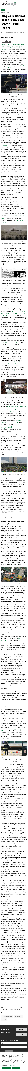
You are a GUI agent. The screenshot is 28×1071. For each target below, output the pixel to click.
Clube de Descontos (5, 1029)
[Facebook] (3, 41)
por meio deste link (11, 1065)
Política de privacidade (5, 1032)
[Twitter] (5, 41)
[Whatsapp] (7, 41)
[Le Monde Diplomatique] (9, 3)
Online (3, 10)
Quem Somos (4, 1027)
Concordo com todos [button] (7, 1067)
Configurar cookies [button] (16, 1067)
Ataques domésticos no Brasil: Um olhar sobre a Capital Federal (13, 21)
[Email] (10, 41)
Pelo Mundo (3, 1030)
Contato (2, 1033)
